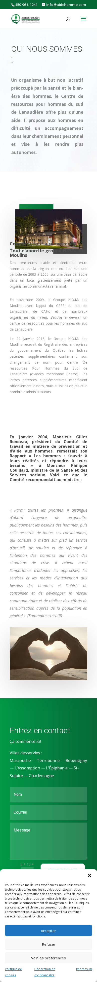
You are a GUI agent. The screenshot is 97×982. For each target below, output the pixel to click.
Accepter (48, 930)
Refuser (48, 944)
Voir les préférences (48, 957)
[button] (89, 875)
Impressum (84, 969)
